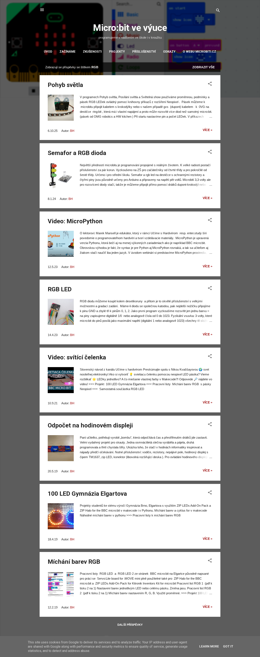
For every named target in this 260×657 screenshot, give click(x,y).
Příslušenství (144, 51)
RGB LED (60, 289)
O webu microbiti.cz (199, 51)
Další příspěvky (130, 624)
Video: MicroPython (75, 221)
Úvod (48, 51)
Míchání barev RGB (74, 561)
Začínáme (68, 51)
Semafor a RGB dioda (77, 152)
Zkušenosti (92, 51)
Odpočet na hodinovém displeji (90, 425)
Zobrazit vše (203, 67)
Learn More (209, 646)
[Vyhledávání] (218, 11)
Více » (207, 130)
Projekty (117, 51)
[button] (209, 84)
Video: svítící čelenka (77, 357)
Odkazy (169, 51)
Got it (228, 646)
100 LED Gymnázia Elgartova (87, 493)
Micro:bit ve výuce (130, 27)
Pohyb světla (65, 84)
